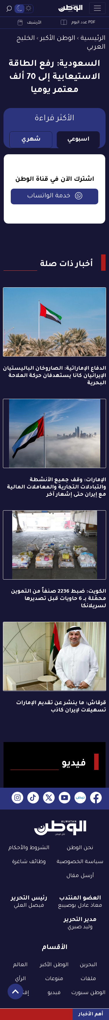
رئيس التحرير (29, 898)
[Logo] (70, 8)
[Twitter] (49, 799)
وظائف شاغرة (29, 862)
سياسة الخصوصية (80, 862)
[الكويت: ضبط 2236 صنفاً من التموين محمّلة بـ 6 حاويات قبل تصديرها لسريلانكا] (54, 545)
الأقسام (54, 948)
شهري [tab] (31, 140)
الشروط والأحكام (28, 848)
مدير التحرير (80, 920)
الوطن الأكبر (57, 38)
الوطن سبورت (88, 993)
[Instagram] (17, 799)
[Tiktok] (33, 799)
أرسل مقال (80, 876)
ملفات (88, 979)
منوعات (54, 979)
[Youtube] (64, 799)
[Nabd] (80, 799)
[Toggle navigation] (97, 8)
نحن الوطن (80, 848)
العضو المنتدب (80, 898)
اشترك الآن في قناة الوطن (54, 179)
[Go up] (12, 994)
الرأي (20, 979)
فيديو (54, 993)
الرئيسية (93, 38)
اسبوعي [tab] (78, 140)
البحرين (88, 965)
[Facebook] (96, 799)
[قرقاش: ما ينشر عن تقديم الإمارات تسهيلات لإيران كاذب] (54, 656)
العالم (20, 965)
